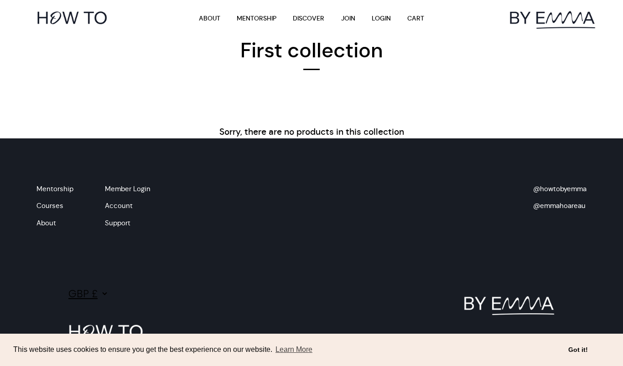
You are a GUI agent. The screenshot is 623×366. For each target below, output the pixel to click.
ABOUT (209, 18)
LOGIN (381, 18)
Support (117, 223)
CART (415, 18)
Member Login (128, 188)
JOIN (348, 18)
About (46, 223)
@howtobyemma (560, 188)
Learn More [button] (293, 349)
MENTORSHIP (256, 18)
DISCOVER (308, 18)
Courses (49, 205)
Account (119, 205)
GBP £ (83, 293)
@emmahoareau (559, 205)
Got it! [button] (578, 349)
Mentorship (54, 188)
